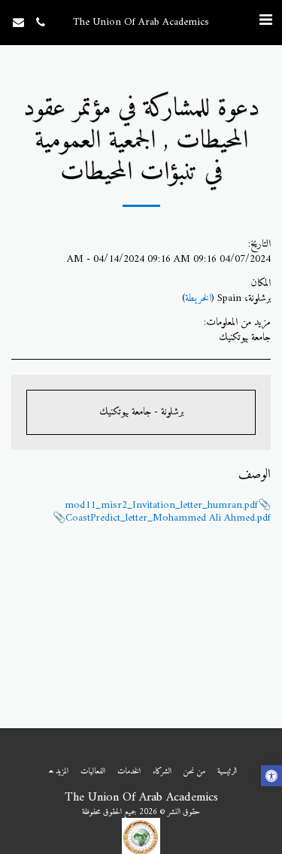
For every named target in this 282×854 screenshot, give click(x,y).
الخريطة (198, 298)
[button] (265, 21)
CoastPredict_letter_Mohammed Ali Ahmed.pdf (168, 518)
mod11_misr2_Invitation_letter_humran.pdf (161, 505)
